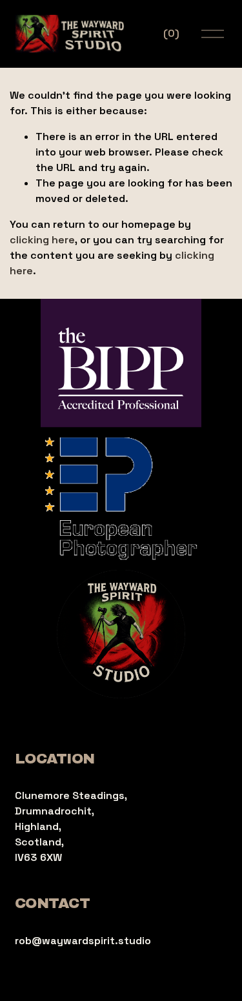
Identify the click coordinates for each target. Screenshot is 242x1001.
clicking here (42, 240)
